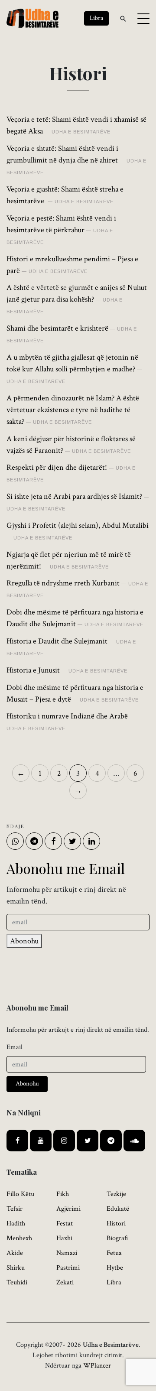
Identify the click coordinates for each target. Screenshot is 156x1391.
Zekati (65, 1282)
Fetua (114, 1253)
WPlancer (97, 1365)
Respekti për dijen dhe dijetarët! (56, 467)
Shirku (15, 1267)
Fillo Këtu (20, 1194)
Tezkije (116, 1194)
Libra (114, 1282)
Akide (14, 1253)
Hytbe (115, 1267)
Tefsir (14, 1208)
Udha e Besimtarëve (81, 131)
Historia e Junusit (33, 670)
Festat (64, 1223)
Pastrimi (68, 1267)
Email (14, 1047)
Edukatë (118, 1208)
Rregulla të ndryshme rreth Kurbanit (63, 583)
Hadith (15, 1223)
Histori (116, 1223)
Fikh (62, 1194)
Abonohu (24, 941)
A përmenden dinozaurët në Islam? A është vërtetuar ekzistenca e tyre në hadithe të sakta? (72, 409)
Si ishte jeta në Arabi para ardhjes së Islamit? (74, 496)
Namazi (66, 1253)
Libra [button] (96, 18)
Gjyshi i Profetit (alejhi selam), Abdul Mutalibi (77, 525)
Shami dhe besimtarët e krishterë (57, 328)
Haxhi (64, 1238)
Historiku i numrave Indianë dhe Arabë (67, 716)
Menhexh (19, 1238)
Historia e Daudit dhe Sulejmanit (56, 641)
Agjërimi (68, 1208)
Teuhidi (16, 1282)
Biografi (117, 1238)
